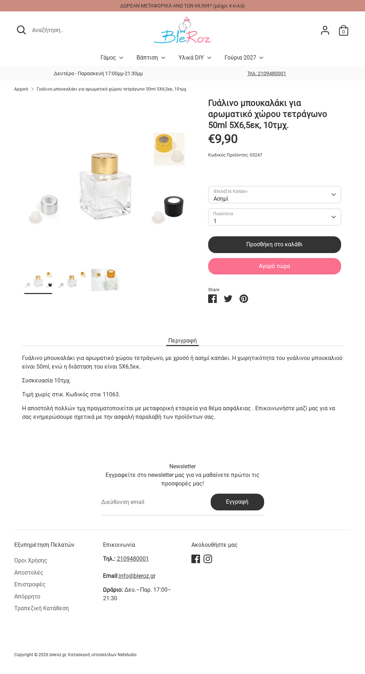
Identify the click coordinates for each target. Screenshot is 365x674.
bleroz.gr (58, 654)
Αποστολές (28, 572)
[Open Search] (21, 30)
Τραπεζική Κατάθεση (41, 608)
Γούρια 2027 (241, 57)
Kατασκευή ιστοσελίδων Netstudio (102, 654)
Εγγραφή (237, 501)
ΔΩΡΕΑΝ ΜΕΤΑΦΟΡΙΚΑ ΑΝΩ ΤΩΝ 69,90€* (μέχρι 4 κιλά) (182, 6)
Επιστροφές (30, 584)
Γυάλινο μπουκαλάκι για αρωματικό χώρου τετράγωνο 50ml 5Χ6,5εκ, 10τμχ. (112, 89)
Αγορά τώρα (274, 266)
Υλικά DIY (192, 57)
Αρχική (21, 89)
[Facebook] (195, 559)
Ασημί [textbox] (221, 198)
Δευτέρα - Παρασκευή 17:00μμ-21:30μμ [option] (98, 73)
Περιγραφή (182, 340)
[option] (266, 73)
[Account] (325, 30)
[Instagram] (208, 559)
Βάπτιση (148, 57)
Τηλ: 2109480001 (266, 73)
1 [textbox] (215, 221)
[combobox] (274, 194)
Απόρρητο (27, 596)
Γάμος (109, 57)
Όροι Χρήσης (30, 560)
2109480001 (133, 558)
